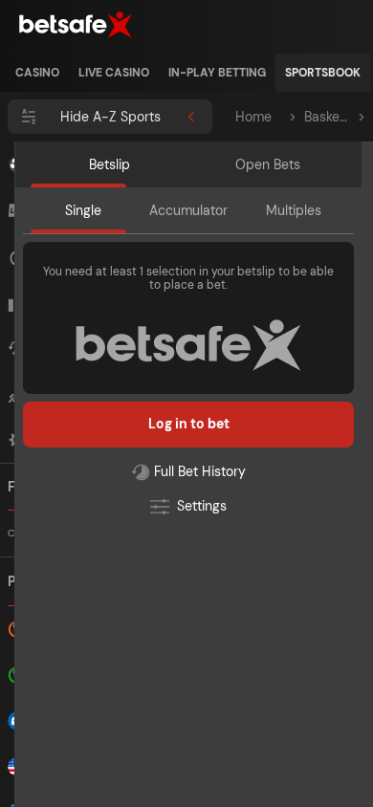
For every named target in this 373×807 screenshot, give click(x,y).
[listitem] (37, 73)
